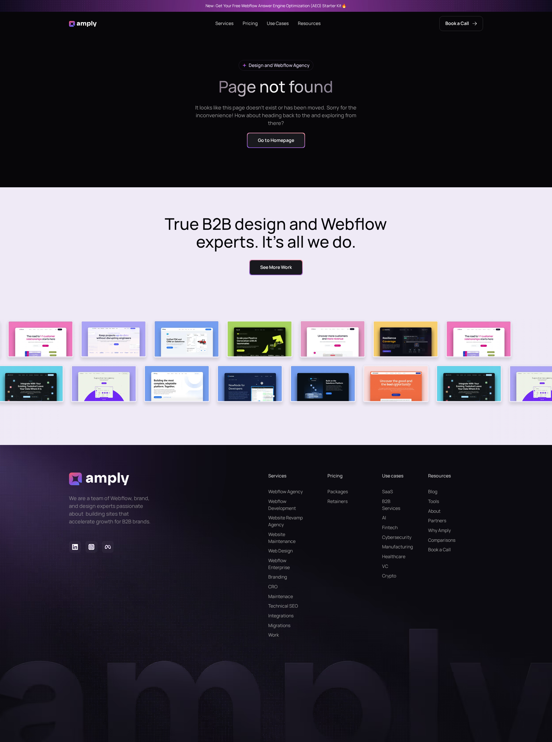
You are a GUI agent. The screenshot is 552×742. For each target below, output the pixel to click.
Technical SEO (283, 606)
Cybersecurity (393, 537)
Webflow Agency (285, 491)
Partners (437, 520)
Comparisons (441, 540)
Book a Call (439, 549)
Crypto (389, 576)
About (434, 511)
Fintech (390, 527)
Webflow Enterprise (279, 564)
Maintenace (280, 596)
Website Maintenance (282, 537)
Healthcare (393, 556)
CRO (272, 586)
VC (385, 566)
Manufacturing (393, 547)
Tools (433, 501)
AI (384, 517)
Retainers (337, 501)
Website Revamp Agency (285, 521)
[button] (224, 23)
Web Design (280, 551)
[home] (83, 23)
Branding (277, 577)
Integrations (281, 615)
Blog (432, 491)
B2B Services (391, 504)
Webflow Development (282, 504)
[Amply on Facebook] (108, 548)
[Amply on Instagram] (91, 548)
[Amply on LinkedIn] (75, 548)
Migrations (279, 625)
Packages (337, 491)
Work (273, 635)
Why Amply (439, 530)
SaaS (387, 491)
